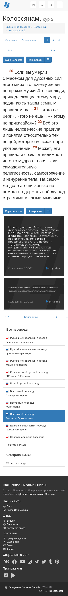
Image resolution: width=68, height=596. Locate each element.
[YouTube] (22, 561)
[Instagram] (30, 561)
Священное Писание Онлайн (24, 587)
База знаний (13, 541)
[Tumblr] (50, 561)
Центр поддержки (16, 538)
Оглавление (29, 40)
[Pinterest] (57, 561)
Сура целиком (13, 59)
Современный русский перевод (27, 373)
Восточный (40, 26)
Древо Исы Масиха (17, 510)
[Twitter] (44, 561)
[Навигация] (60, 4)
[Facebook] (14, 561)
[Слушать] (42, 4)
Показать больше (16, 444)
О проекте (12, 524)
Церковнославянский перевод (26, 427)
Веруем (11, 520)
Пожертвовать (55, 590)
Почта (10, 545)
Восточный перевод (20, 393)
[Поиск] (51, 4)
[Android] (13, 575)
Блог (9, 506)
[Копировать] (48, 60)
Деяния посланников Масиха (36, 494)
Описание (11, 40)
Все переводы (17, 463)
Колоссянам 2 (17, 30)
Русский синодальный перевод (26, 339)
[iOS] (6, 575)
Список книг (31, 317)
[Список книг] (33, 4)
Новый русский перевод (24, 383)
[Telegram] (37, 561)
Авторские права (16, 528)
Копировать (35, 59)
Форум (10, 549)
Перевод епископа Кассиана (26, 437)
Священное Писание (17, 26)
